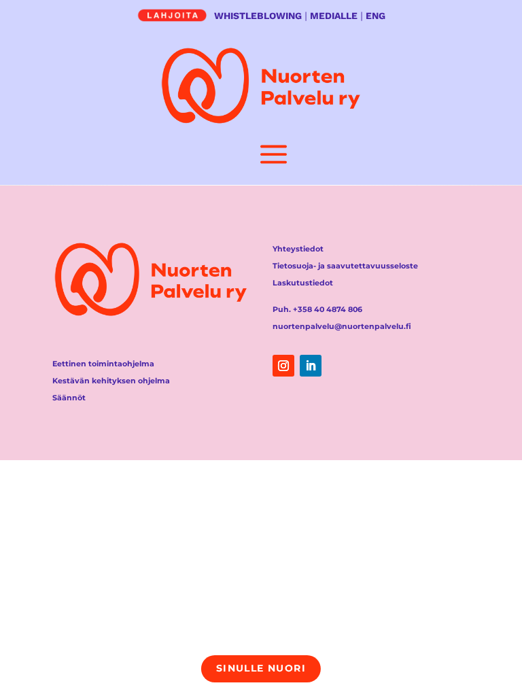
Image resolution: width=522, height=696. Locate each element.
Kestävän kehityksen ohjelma (111, 380)
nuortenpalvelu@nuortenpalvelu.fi (342, 326)
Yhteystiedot (298, 249)
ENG (375, 15)
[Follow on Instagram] (283, 366)
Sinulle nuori (261, 668)
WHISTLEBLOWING (258, 15)
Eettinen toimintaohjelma (103, 363)
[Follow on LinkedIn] (310, 366)
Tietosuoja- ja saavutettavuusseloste (345, 266)
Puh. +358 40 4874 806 (317, 309)
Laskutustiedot (303, 283)
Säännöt (69, 397)
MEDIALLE (334, 15)
